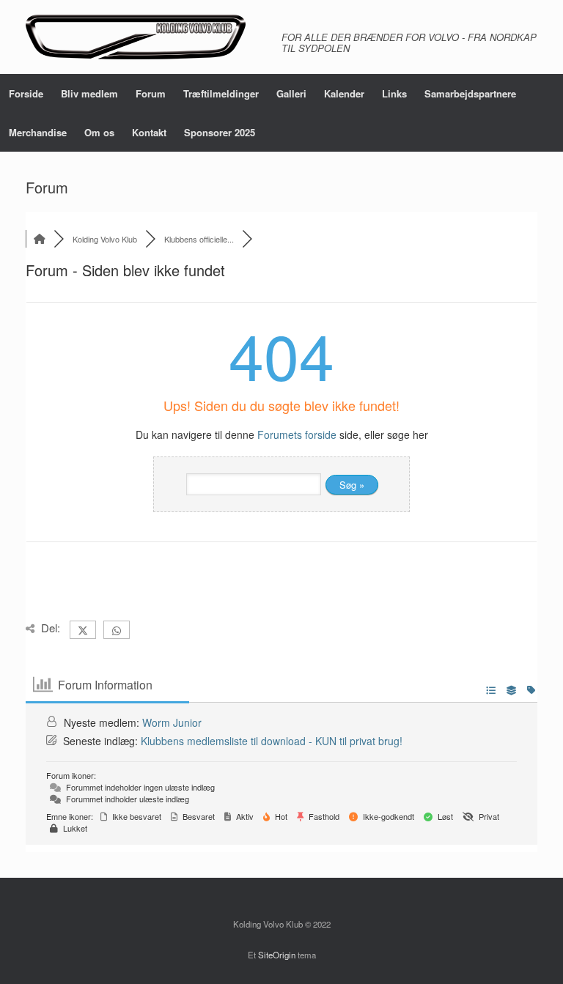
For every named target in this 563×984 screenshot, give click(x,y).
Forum (151, 93)
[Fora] (39, 239)
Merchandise (38, 132)
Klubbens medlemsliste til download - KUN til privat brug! (271, 740)
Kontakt (149, 132)
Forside (26, 93)
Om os (99, 132)
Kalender (344, 93)
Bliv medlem (89, 93)
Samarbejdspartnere (470, 93)
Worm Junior (172, 722)
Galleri (291, 93)
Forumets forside (296, 434)
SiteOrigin (276, 955)
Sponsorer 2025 (219, 132)
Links (394, 93)
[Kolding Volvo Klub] (136, 37)
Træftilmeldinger (221, 93)
